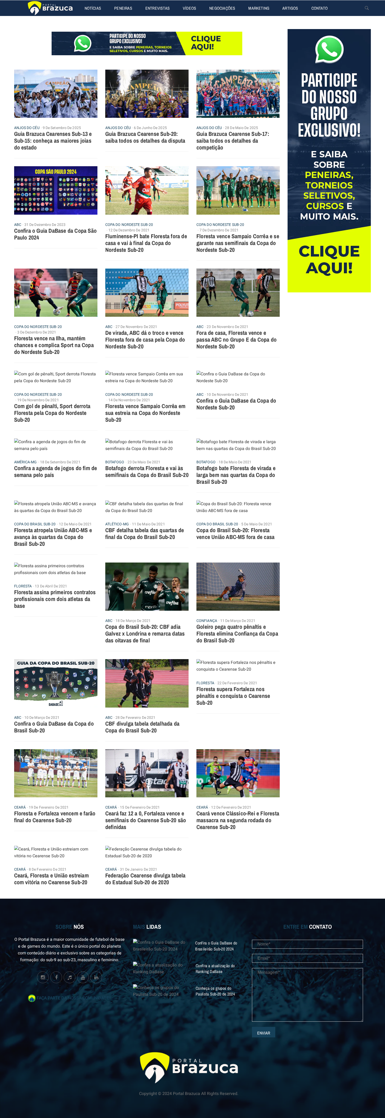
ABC (17, 224)
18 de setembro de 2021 (60, 462)
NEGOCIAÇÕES (222, 8)
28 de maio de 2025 (241, 128)
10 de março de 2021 (41, 717)
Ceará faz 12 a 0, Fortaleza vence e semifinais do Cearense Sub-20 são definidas (145, 820)
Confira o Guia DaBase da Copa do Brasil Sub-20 (54, 727)
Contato (319, 8)
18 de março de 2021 (133, 621)
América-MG (25, 462)
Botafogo (114, 462)
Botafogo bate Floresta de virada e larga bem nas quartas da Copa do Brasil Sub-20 (236, 475)
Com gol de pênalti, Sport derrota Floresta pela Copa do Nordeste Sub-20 (52, 413)
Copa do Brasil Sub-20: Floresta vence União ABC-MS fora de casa (235, 533)
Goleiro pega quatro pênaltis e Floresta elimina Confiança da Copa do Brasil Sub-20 (237, 633)
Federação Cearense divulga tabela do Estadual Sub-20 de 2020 (145, 878)
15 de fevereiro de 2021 (140, 807)
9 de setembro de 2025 (62, 128)
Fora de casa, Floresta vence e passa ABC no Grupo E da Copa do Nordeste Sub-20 (236, 339)
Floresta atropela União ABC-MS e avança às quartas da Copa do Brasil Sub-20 (53, 537)
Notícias (93, 8)
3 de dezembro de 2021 (36, 332)
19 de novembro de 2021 (38, 400)
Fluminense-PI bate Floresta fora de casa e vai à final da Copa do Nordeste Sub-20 (146, 243)
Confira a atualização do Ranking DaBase (215, 968)
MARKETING (258, 8)
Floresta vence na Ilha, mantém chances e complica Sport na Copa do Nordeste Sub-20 (54, 345)
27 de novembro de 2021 (136, 327)
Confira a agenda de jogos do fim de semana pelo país (55, 471)
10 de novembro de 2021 (227, 394)
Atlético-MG (117, 524)
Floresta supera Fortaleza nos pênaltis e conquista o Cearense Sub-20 (233, 696)
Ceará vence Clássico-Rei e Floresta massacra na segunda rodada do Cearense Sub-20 (237, 820)
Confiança (206, 621)
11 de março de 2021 (237, 621)
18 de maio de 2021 (235, 462)
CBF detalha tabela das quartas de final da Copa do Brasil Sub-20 (144, 533)
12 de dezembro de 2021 (129, 230)
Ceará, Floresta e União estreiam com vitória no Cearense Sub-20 (51, 878)
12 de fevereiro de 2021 (231, 807)
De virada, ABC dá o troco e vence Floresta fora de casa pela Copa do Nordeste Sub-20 (145, 339)
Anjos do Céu (27, 128)
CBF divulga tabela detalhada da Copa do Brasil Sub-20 (142, 727)
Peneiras (123, 8)
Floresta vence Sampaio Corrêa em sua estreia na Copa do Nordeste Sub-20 (145, 413)
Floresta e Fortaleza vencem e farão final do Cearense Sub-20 (55, 816)
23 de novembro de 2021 (227, 327)
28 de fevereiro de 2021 (135, 717)
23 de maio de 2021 (144, 462)
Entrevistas (157, 8)
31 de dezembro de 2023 (44, 224)
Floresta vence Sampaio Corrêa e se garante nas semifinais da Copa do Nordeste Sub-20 (237, 243)
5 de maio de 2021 (256, 524)
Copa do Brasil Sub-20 (35, 524)
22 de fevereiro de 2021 (237, 683)
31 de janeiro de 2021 (138, 869)
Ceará (20, 807)
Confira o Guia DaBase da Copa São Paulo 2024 (55, 234)
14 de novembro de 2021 (129, 400)
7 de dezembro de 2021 (219, 230)
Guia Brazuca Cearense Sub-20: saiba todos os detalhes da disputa (145, 137)
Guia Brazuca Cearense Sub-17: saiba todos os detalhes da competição (232, 140)
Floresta (23, 586)
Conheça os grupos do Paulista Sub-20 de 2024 (215, 991)
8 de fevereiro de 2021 (48, 869)
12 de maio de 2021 (75, 524)
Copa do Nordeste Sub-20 (129, 224)
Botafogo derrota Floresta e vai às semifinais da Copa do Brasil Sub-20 (147, 471)
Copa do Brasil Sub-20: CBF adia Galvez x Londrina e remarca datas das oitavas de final (145, 633)
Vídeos (189, 8)
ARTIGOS (290, 8)
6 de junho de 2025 (150, 128)
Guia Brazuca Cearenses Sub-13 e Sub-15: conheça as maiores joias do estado (53, 140)
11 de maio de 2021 (148, 524)
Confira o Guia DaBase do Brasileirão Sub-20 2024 (216, 946)
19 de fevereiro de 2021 (49, 807)
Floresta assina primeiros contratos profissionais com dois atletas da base (55, 599)
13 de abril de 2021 (51, 586)
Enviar (263, 1033)
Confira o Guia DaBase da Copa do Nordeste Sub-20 (236, 404)
